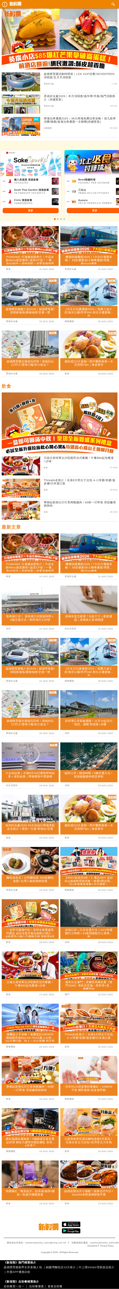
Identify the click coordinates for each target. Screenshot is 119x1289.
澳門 (67, 994)
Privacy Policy (107, 1245)
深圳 (8, 628)
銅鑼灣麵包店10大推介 (61, 1267)
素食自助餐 (55, 1286)
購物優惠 (69, 321)
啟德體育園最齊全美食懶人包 (23, 1267)
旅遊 (8, 837)
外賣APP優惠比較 (18, 1271)
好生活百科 (12, 785)
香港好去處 (49, 84)
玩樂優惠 (48, 128)
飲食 (8, 269)
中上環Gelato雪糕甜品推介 (96, 1267)
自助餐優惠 (36, 1286)
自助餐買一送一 (14, 1286)
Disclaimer (92, 1245)
